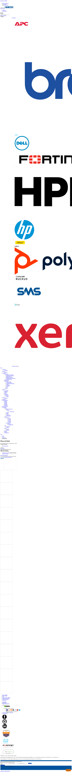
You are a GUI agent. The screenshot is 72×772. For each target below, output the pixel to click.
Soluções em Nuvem (15, 366)
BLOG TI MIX (4, 695)
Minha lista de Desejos (5, 703)
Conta (1, 434)
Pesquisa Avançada (3, 15)
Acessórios (4, 437)
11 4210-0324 (4, 712)
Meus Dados (4, 701)
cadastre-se (4, 10)
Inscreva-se (30, 763)
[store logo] (9, 7)
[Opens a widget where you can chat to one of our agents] (68, 770)
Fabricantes (14, 17)
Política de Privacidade (5, 698)
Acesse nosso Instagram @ (8, 457)
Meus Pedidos (4, 702)
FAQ (3, 696)
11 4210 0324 (4, 4)
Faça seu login (4, 11)
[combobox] (4, 14)
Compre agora (2, 765)
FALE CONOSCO (5, 3)
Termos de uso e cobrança (6, 697)
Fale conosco (4, 700)
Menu (1, 367)
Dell (3, 436)
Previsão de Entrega (5, 699)
